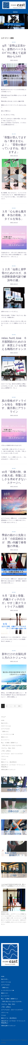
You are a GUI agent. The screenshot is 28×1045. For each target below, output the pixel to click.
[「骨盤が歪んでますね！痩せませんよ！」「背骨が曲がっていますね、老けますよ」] (14, 174)
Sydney (23, 1040)
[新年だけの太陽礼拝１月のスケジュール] (14, 677)
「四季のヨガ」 (5, 731)
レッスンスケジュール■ (7, 734)
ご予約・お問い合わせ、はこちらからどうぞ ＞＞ (14, 24)
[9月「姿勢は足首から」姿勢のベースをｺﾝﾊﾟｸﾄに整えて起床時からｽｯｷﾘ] (14, 75)
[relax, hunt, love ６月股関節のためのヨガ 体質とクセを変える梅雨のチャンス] (14, 368)
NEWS (14, 42)
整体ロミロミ (4, 737)
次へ (19, 706)
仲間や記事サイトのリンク (8, 769)
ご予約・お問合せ (6, 751)
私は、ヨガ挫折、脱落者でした (9, 742)
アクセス (3, 759)
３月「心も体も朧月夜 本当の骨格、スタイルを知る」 (14, 215)
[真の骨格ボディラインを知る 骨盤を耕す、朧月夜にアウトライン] (14, 430)
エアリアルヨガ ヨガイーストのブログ (12, 753)
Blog (14, 134)
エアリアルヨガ (5, 728)
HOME (2, 720)
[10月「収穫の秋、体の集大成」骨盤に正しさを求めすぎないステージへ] (14, 502)
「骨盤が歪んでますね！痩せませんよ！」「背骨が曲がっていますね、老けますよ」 (14, 144)
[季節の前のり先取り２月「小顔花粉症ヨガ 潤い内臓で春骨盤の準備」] (14, 564)
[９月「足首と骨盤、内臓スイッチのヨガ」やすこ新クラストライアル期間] (14, 623)
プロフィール (4, 756)
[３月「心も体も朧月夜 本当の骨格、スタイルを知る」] (14, 237)
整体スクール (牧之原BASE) (9, 762)
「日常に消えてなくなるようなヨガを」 (12, 745)
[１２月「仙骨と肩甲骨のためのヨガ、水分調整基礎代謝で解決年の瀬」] (14, 297)
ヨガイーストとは (6, 726)
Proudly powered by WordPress (9, 1040)
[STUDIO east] (14, 5)
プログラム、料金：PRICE (8, 748)
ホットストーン (5, 740)
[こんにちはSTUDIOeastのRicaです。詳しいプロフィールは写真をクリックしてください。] (14, 900)
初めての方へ (4, 723)
